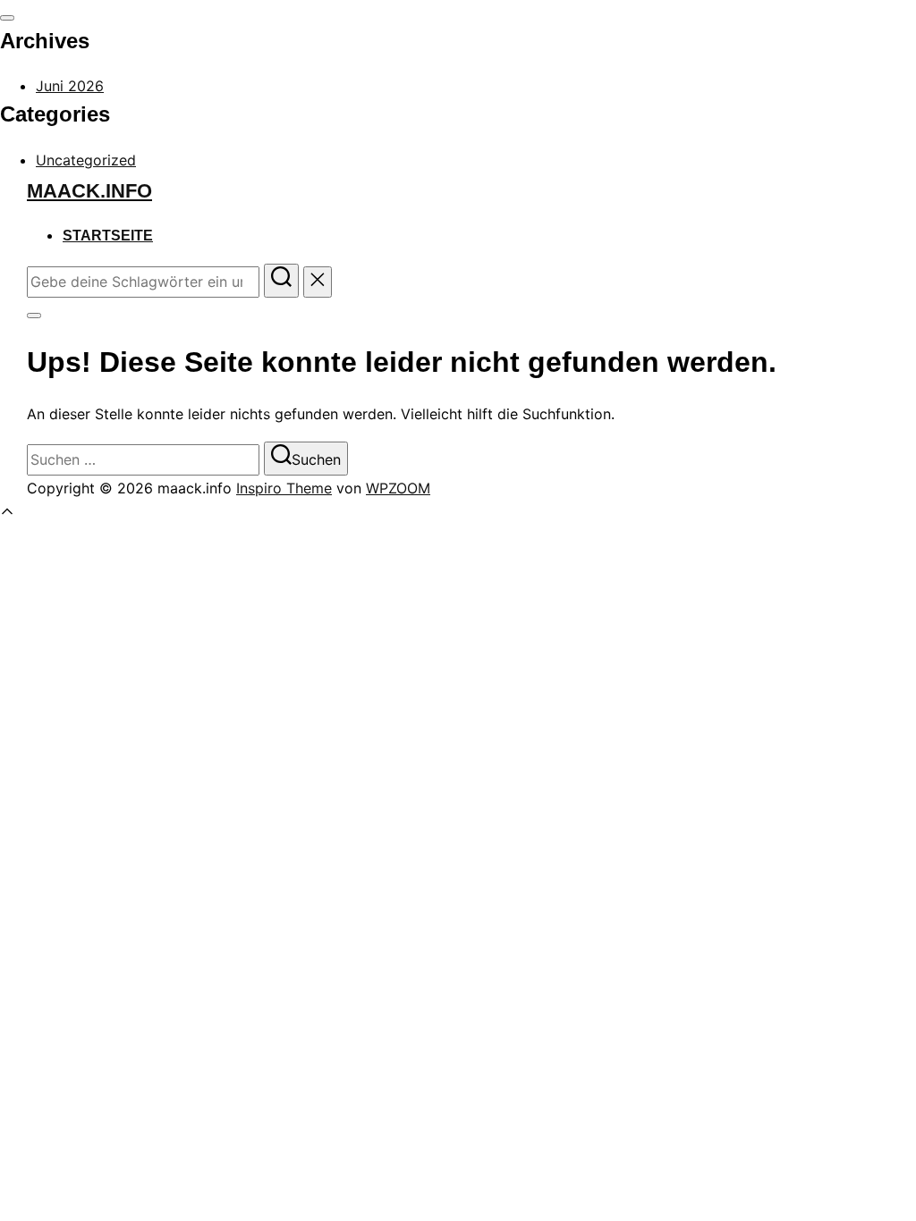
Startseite (108, 235)
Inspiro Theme (284, 488)
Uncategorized (86, 160)
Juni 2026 (70, 86)
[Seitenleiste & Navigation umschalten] (34, 315)
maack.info (89, 191)
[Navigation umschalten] (7, 18)
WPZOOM (398, 488)
